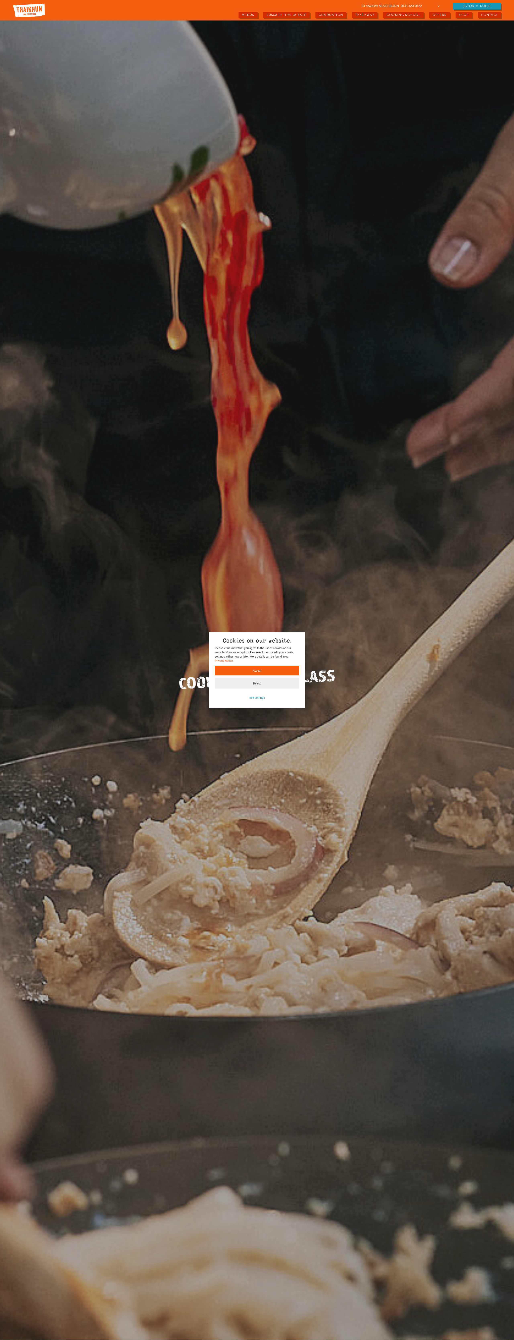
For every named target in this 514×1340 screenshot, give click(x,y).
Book (477, 5)
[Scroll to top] (505, 1331)
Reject (257, 683)
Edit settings (257, 698)
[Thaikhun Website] (29, 10)
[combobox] (401, 6)
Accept (257, 670)
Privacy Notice (224, 661)
